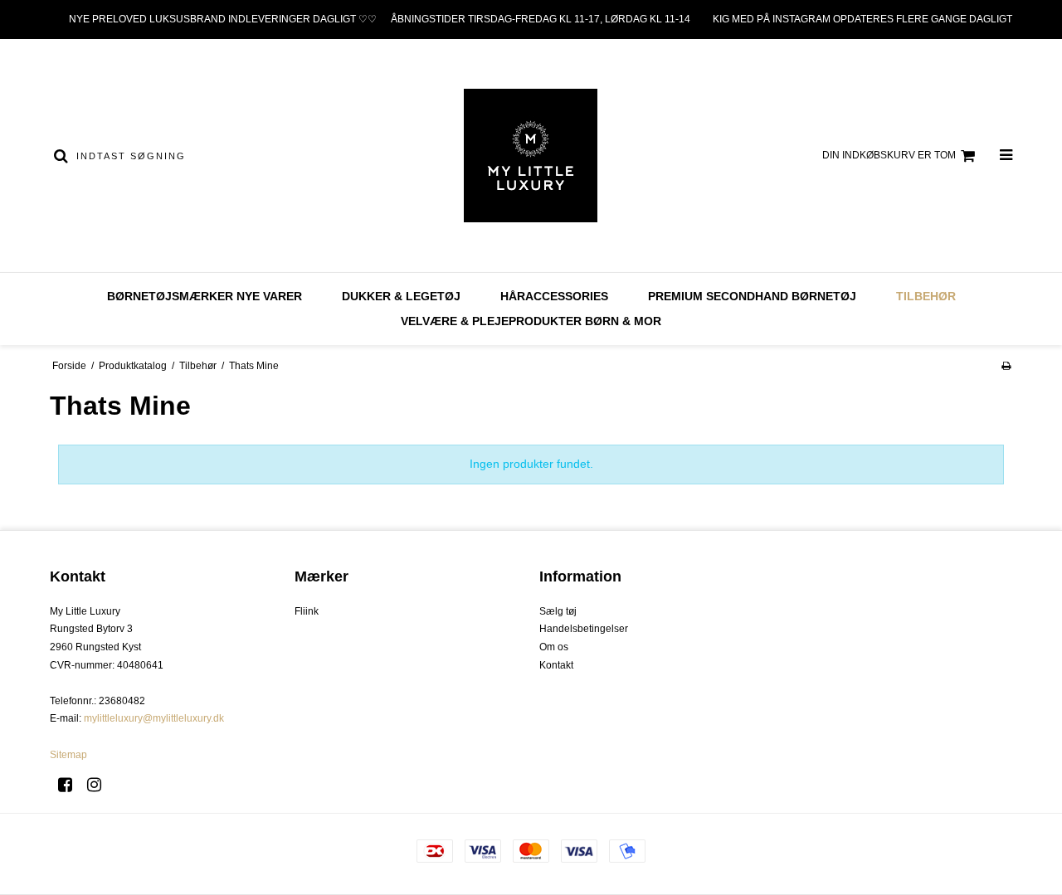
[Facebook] (71, 785)
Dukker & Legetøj (401, 296)
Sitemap (68, 755)
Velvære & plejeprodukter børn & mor (531, 321)
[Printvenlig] (1006, 366)
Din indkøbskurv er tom (889, 155)
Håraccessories (554, 296)
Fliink (307, 611)
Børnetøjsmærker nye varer (204, 296)
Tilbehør (926, 296)
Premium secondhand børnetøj (752, 296)
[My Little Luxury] (530, 155)
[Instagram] (100, 785)
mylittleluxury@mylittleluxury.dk (154, 718)
